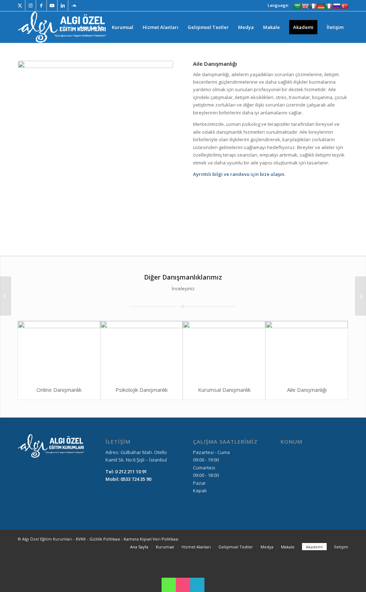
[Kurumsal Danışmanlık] (224, 350)
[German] (321, 6)
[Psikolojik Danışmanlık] (141, 350)
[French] (313, 6)
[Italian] (328, 6)
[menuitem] (91, 27)
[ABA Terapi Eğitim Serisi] (5, 296)
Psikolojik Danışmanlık (141, 389)
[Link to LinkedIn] (63, 5)
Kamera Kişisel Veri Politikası (151, 539)
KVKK (81, 539)
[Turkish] (344, 6)
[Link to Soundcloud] (73, 5)
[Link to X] (20, 5)
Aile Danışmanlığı (307, 389)
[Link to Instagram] (30, 5)
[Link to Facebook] (41, 5)
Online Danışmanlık (58, 389)
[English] (305, 6)
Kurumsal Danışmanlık (224, 389)
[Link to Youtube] (52, 5)
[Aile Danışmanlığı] (307, 350)
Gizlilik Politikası (104, 539)
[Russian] (336, 6)
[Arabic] (297, 6)
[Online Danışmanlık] (59, 350)
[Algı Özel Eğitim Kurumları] (63, 27)
